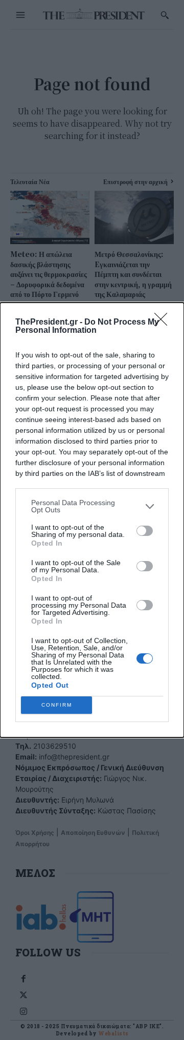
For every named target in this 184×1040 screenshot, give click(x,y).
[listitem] (92, 506)
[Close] (164, 322)
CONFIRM (56, 705)
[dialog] (92, 520)
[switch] (144, 531)
